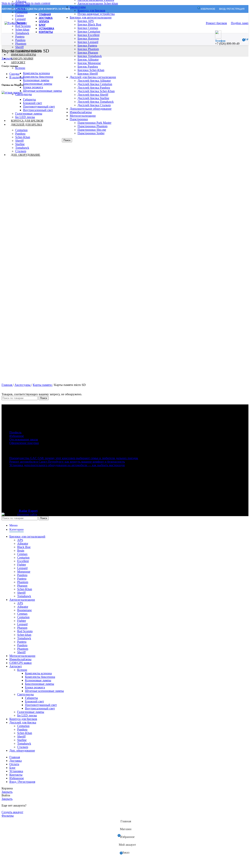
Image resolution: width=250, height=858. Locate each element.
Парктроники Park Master (94, 122)
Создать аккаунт (12, 812)
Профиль (15, 432)
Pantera (19, 36)
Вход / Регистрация (22, 781)
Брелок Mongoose (89, 63)
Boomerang (22, 5)
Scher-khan (22, 29)
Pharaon (22, 585)
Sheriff (19, 140)
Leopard (20, 19)
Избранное (16, 436)
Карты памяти (43, 385)
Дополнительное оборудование (91, 108)
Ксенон (20, 68)
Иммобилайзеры (81, 112)
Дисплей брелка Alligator (94, 80)
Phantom (20, 43)
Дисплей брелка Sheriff (93, 94)
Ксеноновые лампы (36, 80)
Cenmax (20, 8)
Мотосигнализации (83, 115)
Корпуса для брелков (91, 10)
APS (20, 540)
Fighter (19, 15)
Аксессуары (78, 7)
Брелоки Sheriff (88, 73)
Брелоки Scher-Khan (91, 70)
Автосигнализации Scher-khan (98, 3)
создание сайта (27, 514)
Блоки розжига (33, 87)
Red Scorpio (23, 26)
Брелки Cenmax (88, 28)
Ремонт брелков (216, 23)
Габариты (29, 99)
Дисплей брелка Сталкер (94, 105)
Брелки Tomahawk (90, 56)
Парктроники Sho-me (92, 129)
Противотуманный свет (39, 106)
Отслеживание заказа (23, 439)
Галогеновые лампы (28, 113)
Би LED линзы (27, 715)
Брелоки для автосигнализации (91, 17)
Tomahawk (22, 33)
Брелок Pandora (88, 66)
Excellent (23, 561)
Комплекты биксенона (38, 76)
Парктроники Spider (91, 133)
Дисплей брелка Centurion (95, 84)
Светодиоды (23, 94)
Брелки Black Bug (89, 24)
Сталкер (22, 747)
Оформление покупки (24, 443)
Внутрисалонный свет (38, 110)
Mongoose (23, 571)
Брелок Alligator (88, 59)
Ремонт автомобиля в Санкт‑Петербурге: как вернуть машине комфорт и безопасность (67, 461)
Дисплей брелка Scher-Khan (96, 91)
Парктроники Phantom (92, 126)
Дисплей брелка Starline (93, 98)
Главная (7, 385)
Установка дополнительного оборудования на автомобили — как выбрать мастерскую (67, 465)
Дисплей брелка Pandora (94, 87)
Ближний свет (32, 103)
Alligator (22, 543)
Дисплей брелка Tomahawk (96, 101)
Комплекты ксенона (36, 73)
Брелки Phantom (88, 49)
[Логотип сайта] (15, 23)
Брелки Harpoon (88, 38)
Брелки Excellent (88, 35)
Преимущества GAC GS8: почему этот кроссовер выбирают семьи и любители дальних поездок (73, 458)
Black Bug (23, 547)
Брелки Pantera (87, 45)
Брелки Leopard (88, 42)
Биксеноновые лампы (37, 83)
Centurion (21, 12)
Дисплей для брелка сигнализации (93, 77)
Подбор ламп (239, 23)
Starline (20, 144)
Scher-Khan (22, 137)
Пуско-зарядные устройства (96, 14)
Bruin (20, 550)
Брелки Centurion (89, 31)
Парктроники (79, 119)
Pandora (20, 40)
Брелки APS (86, 21)
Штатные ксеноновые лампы (42, 90)
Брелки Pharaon (88, 52)
